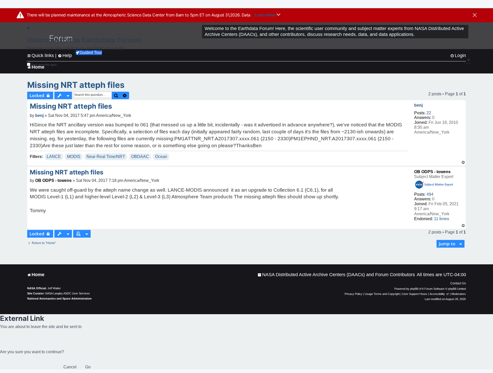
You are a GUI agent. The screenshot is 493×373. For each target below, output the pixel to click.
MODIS (73, 156)
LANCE (54, 156)
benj (418, 105)
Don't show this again (44, 64)
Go (88, 367)
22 (428, 113)
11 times (441, 219)
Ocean (161, 156)
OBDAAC (140, 156)
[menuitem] (336, 275)
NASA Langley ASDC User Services (67, 293)
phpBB (414, 288)
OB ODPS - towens (432, 172)
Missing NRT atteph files (76, 85)
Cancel (70, 367)
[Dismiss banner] (475, 15)
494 (429, 194)
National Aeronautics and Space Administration (59, 298)
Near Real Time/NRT (106, 156)
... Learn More (263, 14)
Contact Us (458, 283)
